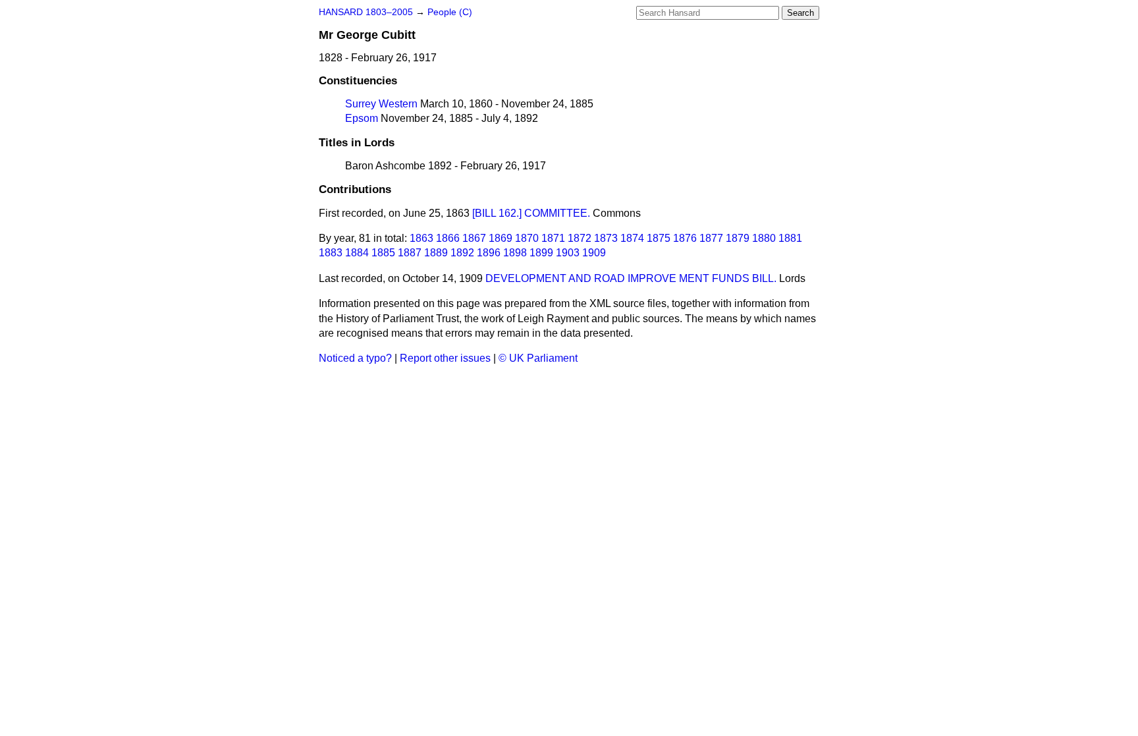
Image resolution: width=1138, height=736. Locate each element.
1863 (421, 238)
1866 (448, 238)
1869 (500, 238)
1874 (632, 238)
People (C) (449, 12)
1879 (737, 238)
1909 (594, 252)
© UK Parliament (538, 358)
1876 (685, 238)
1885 (383, 252)
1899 (541, 252)
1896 (489, 252)
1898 (515, 252)
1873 (606, 238)
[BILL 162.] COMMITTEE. (531, 213)
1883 (330, 252)
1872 (579, 238)
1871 (553, 238)
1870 (527, 238)
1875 (658, 238)
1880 (764, 238)
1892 (462, 252)
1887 (409, 252)
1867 (474, 238)
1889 (436, 252)
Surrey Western (381, 103)
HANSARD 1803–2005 (366, 12)
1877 (711, 238)
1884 (357, 252)
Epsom (361, 118)
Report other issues (445, 358)
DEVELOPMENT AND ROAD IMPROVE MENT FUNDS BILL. (630, 278)
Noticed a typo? (355, 358)
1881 (790, 238)
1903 (568, 252)
